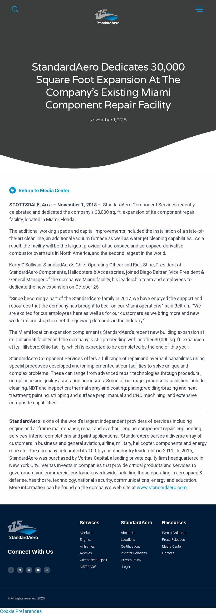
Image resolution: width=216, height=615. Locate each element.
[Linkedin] (20, 570)
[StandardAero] (107, 16)
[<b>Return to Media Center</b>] (12, 190)
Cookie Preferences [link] (21, 611)
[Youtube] (38, 570)
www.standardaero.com (162, 487)
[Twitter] (29, 570)
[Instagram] (47, 570)
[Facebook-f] (11, 570)
